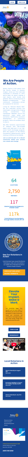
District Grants (8, 421)
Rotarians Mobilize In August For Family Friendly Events (14, 383)
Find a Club (22, 2)
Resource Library (8, 420)
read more (8, 373)
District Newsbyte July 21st (13, 395)
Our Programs (14, 61)
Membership (14, 335)
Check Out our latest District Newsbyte (12, 272)
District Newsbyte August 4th (13, 371)
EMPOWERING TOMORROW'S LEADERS (14, 56)
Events (6, 425)
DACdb (12, 2)
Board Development (9, 423)
